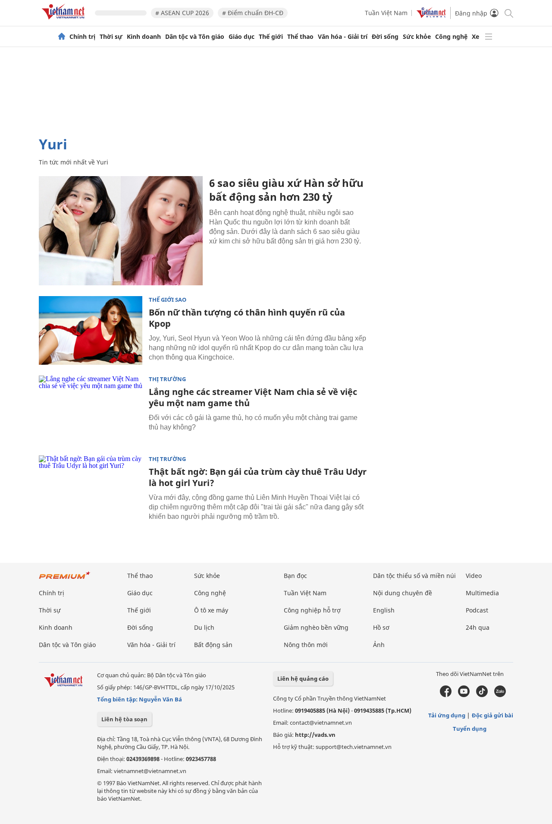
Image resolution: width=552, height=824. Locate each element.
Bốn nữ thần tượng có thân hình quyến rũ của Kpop (247, 317)
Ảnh (379, 645)
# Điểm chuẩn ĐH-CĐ (252, 13)
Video (474, 575)
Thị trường (167, 379)
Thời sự (111, 37)
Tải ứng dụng (446, 715)
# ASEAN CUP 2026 (182, 13)
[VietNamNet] (61, 37)
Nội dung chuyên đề (402, 593)
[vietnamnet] (65, 21)
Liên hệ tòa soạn (124, 719)
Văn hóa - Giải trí (342, 37)
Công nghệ (451, 37)
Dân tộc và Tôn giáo (194, 37)
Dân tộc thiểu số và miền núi (414, 575)
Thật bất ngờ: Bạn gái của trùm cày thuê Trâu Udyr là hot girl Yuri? (258, 477)
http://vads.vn (315, 735)
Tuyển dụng (469, 728)
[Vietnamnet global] (431, 16)
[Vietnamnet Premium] (65, 579)
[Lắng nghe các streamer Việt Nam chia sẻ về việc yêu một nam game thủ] (90, 410)
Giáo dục (241, 37)
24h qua (477, 627)
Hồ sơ (381, 627)
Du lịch (204, 627)
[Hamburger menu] (488, 37)
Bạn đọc (295, 575)
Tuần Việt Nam (386, 13)
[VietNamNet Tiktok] (482, 695)
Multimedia (482, 593)
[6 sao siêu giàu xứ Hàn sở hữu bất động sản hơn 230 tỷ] (121, 230)
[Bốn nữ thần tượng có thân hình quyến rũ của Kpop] (90, 330)
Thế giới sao (167, 300)
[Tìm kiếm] (508, 13)
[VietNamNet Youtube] (464, 695)
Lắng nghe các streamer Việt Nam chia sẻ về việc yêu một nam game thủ (253, 397)
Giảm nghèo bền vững (316, 627)
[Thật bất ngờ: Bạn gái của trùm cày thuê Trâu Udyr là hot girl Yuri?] (90, 489)
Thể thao (300, 37)
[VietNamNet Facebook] (446, 695)
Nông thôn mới (306, 645)
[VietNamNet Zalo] (500, 695)
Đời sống (385, 37)
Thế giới (271, 37)
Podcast (477, 610)
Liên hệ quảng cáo (303, 678)
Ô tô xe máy (211, 610)
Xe (475, 37)
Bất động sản (213, 645)
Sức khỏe (417, 37)
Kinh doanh (144, 37)
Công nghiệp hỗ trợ (312, 610)
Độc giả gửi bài (492, 715)
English (384, 610)
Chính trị (82, 37)
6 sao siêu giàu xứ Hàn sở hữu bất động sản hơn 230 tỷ (286, 190)
